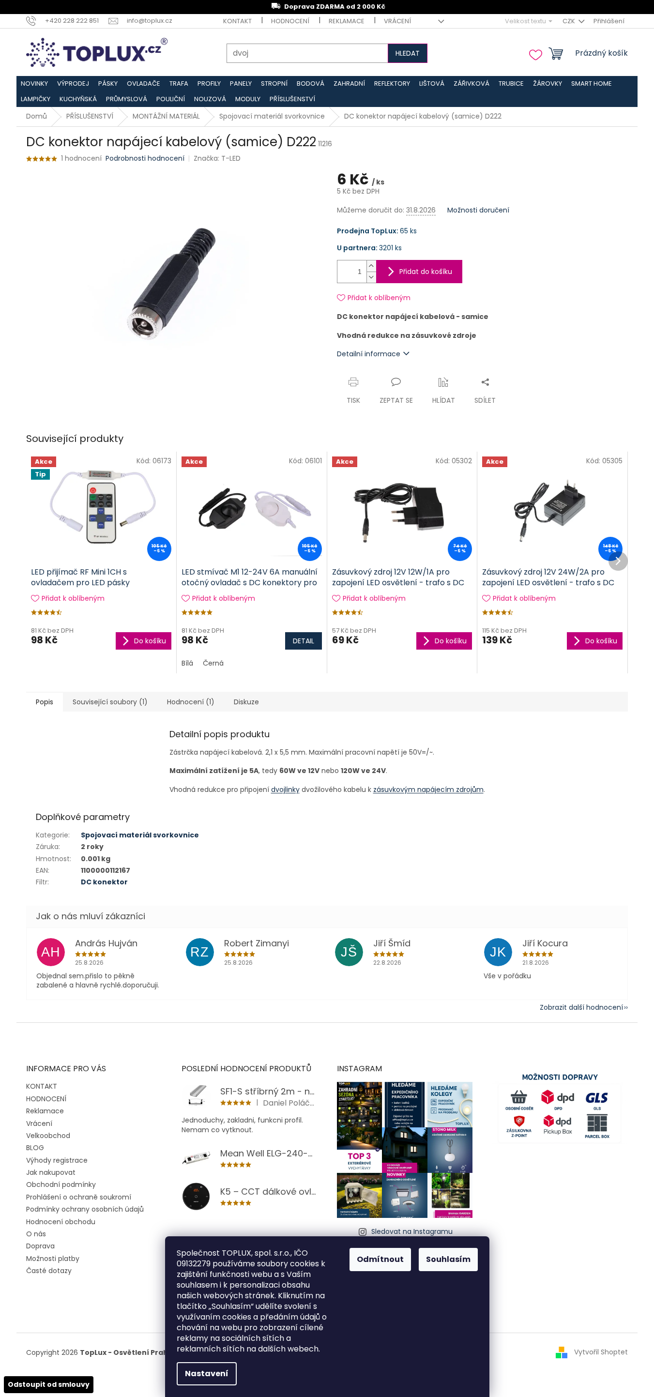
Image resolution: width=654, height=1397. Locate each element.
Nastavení (206, 1373)
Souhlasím (448, 1259)
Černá (213, 663)
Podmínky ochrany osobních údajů (85, 1209)
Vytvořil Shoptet (601, 1352)
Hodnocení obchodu (60, 1222)
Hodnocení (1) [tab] (190, 702)
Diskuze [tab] (246, 702)
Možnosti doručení (478, 210)
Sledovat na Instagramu (412, 1231)
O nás (36, 1234)
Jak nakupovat (51, 1172)
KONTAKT (237, 21)
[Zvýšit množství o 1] (371, 266)
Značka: (217, 158)
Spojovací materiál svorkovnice (140, 835)
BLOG (35, 1148)
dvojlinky (285, 789)
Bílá (187, 663)
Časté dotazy (49, 1271)
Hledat (407, 53)
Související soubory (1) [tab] (110, 702)
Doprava (40, 1246)
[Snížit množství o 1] (371, 277)
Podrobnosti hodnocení (145, 158)
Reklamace (347, 21)
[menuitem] (34, 83)
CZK (570, 21)
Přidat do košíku (425, 271)
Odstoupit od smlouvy (49, 1384)
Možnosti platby (52, 1258)
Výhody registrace (57, 1160)
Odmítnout (380, 1259)
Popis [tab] (44, 702)
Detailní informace (368, 354)
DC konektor (104, 882)
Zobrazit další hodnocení (581, 1007)
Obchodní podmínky (61, 1184)
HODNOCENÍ (290, 21)
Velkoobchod (48, 1135)
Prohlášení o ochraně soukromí (78, 1197)
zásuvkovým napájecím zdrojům (428, 789)
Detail (303, 641)
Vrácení (397, 21)
